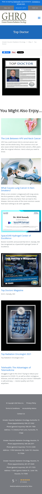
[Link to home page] (18, 17)
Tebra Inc (20, 403)
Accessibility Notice (29, 408)
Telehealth (17, 2)
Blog (30, 42)
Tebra (30, 486)
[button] (21, 8)
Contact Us (21, 414)
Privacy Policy (31, 403)
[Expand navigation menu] (39, 18)
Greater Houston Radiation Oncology (13, 42)
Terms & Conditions (13, 408)
